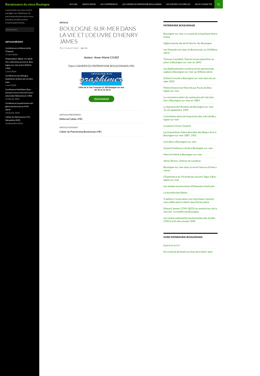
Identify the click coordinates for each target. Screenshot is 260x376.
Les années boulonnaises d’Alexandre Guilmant (189, 186)
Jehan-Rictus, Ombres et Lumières (182, 160)
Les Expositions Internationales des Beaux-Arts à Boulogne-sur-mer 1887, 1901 (189, 134)
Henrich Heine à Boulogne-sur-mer (182, 154)
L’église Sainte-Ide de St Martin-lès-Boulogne (187, 43)
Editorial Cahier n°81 (70, 116)
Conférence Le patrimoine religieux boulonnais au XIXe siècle (19, 106)
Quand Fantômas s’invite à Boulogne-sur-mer (188, 148)
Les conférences (109, 4)
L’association (89, 4)
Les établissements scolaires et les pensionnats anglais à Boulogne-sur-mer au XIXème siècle (188, 70)
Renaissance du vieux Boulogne (27, 4)
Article (63, 22)
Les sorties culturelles (178, 4)
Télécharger (101, 98)
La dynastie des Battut (175, 192)
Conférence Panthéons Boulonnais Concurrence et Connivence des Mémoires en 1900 (19, 92)
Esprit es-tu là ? (171, 245)
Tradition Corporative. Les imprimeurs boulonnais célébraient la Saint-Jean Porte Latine (189, 200)
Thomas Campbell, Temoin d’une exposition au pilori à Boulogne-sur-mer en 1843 (188, 61)
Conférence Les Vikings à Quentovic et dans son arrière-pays (19, 78)
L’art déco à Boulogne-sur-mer (179, 141)
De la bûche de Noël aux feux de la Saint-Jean (188, 251)
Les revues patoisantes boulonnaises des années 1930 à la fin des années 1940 (189, 219)
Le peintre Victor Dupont (177, 125)
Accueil (74, 4)
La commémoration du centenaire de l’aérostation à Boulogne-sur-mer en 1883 (188, 99)
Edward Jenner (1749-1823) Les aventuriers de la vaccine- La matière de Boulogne (190, 210)
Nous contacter (203, 4)
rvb (85, 48)
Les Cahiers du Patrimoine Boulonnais (141, 4)
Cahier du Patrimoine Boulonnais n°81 (80, 129)
